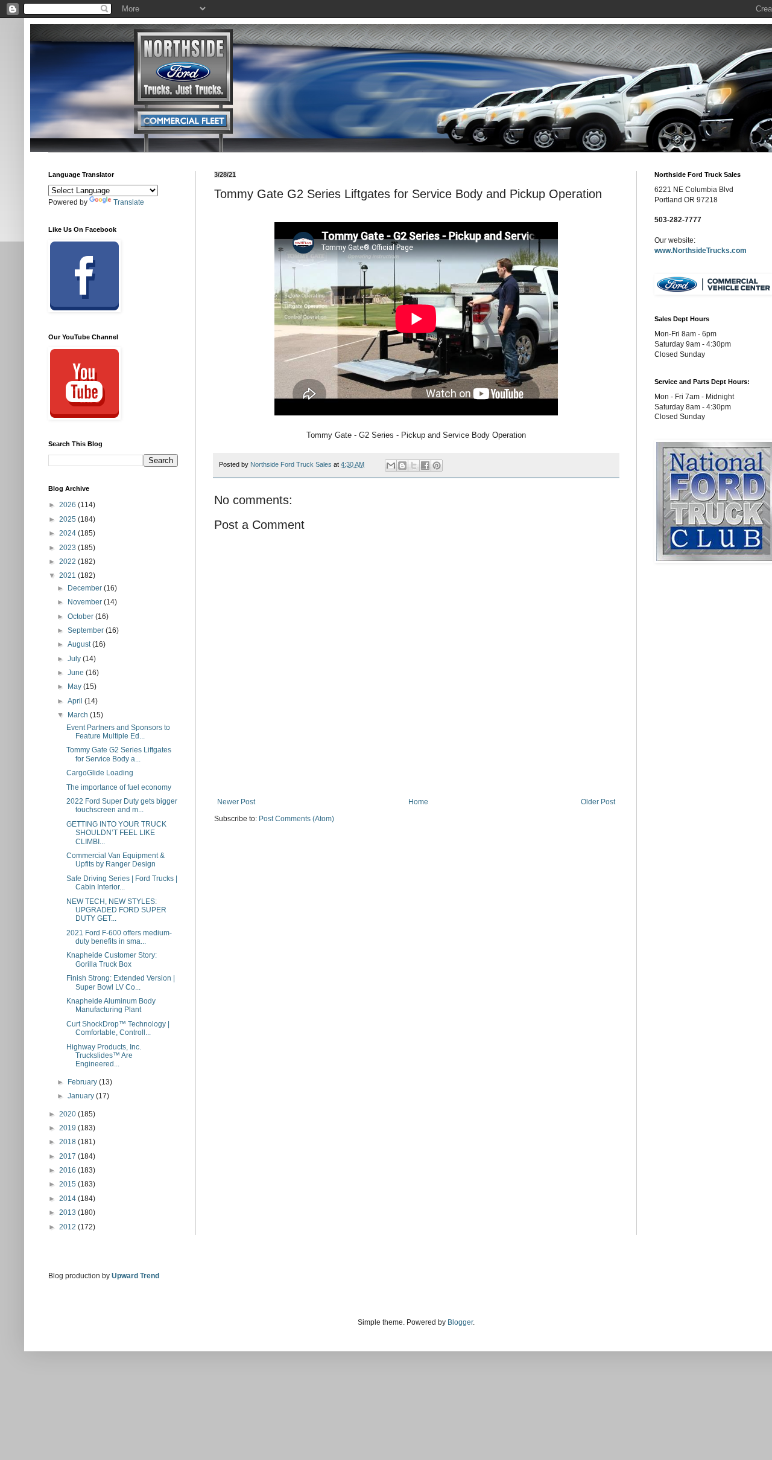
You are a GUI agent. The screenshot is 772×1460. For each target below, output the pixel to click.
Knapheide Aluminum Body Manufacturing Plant (111, 1005)
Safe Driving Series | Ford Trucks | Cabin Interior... (121, 882)
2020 (68, 1114)
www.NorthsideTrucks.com (700, 250)
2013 (68, 1212)
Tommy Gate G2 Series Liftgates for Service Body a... (118, 754)
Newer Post (236, 802)
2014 (68, 1198)
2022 (68, 561)
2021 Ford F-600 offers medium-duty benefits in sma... (119, 937)
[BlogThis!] (402, 465)
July (75, 659)
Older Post (598, 802)
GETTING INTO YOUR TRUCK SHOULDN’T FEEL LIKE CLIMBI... (116, 833)
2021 (68, 575)
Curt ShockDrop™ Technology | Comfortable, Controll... (117, 1028)
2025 (68, 519)
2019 (68, 1128)
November (86, 602)
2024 (68, 533)
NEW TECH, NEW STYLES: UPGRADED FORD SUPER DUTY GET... (116, 910)
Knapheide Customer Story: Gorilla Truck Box (111, 959)
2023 (68, 547)
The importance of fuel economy (118, 787)
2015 (68, 1184)
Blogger (460, 1322)
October (81, 616)
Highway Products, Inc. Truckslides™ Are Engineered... (103, 1056)
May (75, 686)
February (83, 1082)
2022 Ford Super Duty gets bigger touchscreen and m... (121, 805)
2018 (68, 1142)
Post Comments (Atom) (296, 819)
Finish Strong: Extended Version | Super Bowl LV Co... (120, 982)
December (86, 588)
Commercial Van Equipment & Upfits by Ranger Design (115, 859)
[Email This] (391, 465)
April (76, 701)
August (80, 644)
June (77, 672)
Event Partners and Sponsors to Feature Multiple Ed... (118, 731)
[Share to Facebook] (425, 465)
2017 (68, 1156)
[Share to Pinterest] (437, 465)
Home (418, 802)
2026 (68, 505)
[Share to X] (414, 465)
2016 (68, 1170)
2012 (68, 1227)
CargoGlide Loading (99, 773)
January (82, 1096)
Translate (128, 202)
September (87, 630)
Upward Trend (135, 1276)
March (79, 715)
